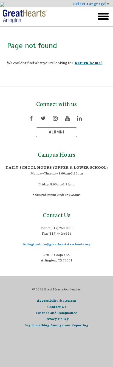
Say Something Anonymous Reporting (56, 324)
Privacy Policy (56, 318)
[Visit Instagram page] (55, 118)
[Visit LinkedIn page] (79, 118)
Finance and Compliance (56, 312)
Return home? (88, 62)
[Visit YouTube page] (67, 118)
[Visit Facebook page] (31, 118)
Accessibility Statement (56, 300)
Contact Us (56, 306)
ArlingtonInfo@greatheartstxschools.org (56, 243)
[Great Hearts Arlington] (40, 16)
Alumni (56, 132)
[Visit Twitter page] (43, 118)
